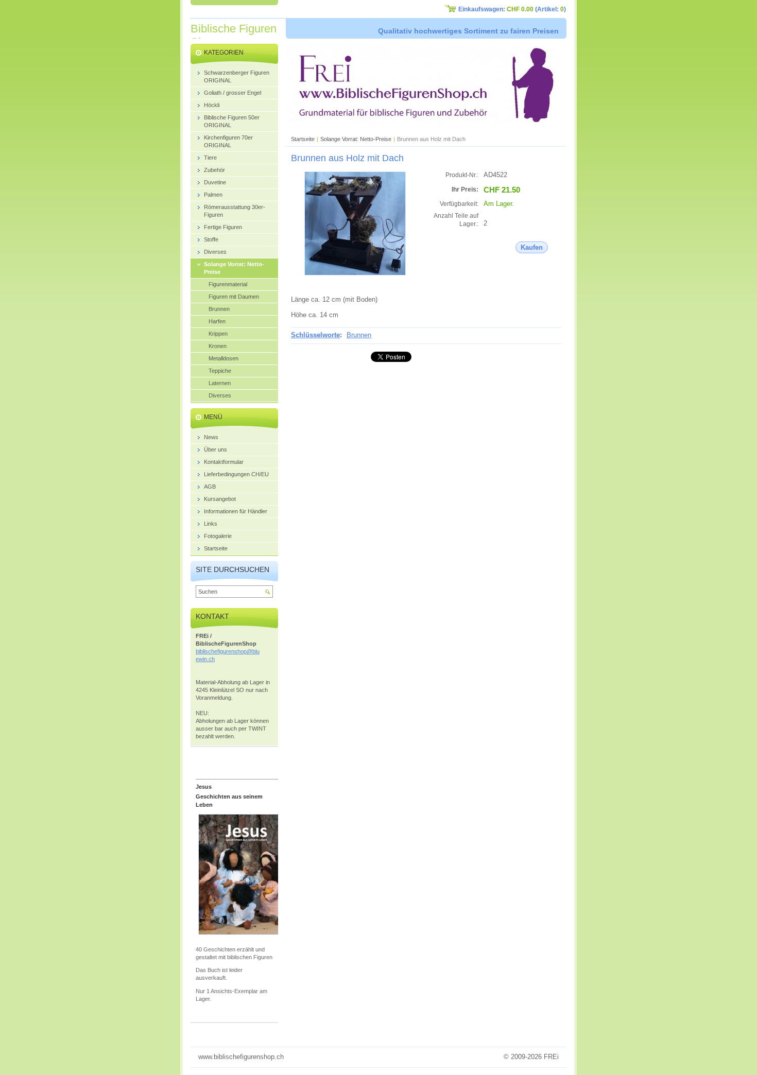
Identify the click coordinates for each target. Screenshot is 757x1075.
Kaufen (532, 247)
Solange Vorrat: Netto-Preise (355, 139)
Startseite (303, 139)
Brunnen (359, 335)
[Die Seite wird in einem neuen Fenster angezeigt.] (355, 273)
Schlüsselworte (315, 335)
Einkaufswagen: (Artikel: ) (512, 9)
